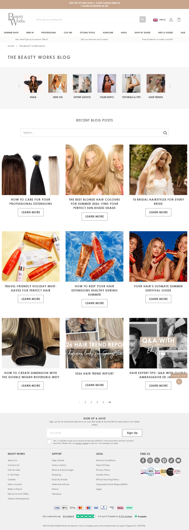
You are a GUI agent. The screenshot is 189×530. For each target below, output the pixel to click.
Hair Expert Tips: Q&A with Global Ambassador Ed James (158, 375)
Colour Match (59, 465)
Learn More (31, 212)
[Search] (143, 19)
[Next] (109, 402)
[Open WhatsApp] (179, 382)
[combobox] (94, 133)
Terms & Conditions (105, 460)
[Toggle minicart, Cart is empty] (179, 19)
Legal (99, 489)
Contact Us (13, 465)
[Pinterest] (164, 460)
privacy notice (82, 443)
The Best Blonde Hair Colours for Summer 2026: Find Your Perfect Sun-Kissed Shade (94, 204)
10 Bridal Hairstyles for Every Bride (158, 201)
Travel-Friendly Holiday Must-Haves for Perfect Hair (31, 288)
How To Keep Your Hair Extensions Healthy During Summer (94, 290)
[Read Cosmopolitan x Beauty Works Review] (160, 472)
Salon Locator (15, 484)
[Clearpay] (129, 508)
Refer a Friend (15, 489)
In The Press (13, 474)
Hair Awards (14, 469)
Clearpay (57, 493)
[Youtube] (178, 460)
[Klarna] (120, 508)
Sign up (132, 432)
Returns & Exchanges (62, 469)
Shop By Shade (59, 479)
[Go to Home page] (17, 19)
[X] (157, 460)
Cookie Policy (103, 474)
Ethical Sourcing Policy (107, 479)
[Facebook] (143, 460)
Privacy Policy (103, 469)
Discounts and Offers (18, 493)
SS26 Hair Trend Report (94, 373)
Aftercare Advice (60, 484)
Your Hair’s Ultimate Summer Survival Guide (158, 288)
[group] (33, 86)
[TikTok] (171, 460)
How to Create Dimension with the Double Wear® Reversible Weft (30, 375)
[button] (19, 86)
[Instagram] (150, 460)
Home (11, 46)
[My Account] (171, 19)
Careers (12, 479)
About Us (12, 460)
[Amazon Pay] (112, 508)
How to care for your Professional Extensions (30, 201)
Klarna (55, 489)
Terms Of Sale (103, 465)
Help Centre (58, 460)
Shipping (56, 474)
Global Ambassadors (18, 498)
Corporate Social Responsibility (112, 484)
